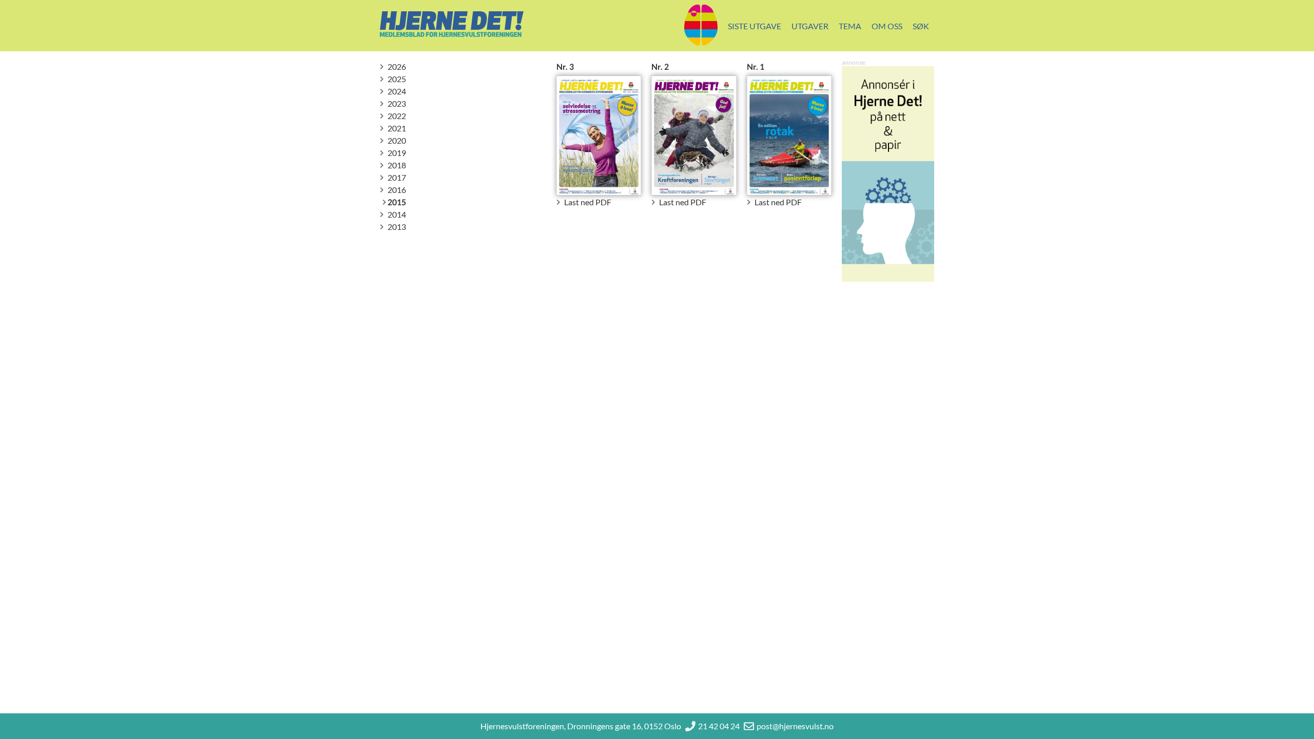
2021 (397, 128)
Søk (921, 26)
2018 (397, 165)
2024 (397, 91)
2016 (397, 190)
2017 (397, 177)
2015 (397, 202)
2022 (397, 116)
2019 (397, 153)
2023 (397, 103)
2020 (397, 140)
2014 (397, 214)
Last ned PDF (587, 202)
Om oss (887, 26)
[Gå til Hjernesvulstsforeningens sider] (701, 26)
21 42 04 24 (719, 726)
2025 (397, 79)
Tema (850, 26)
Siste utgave (754, 26)
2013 (397, 226)
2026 (397, 66)
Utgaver (809, 26)
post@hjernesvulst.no (795, 726)
